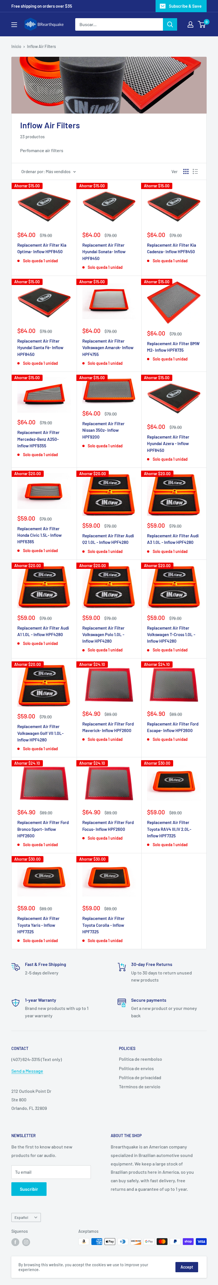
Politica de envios (136, 1068)
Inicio (16, 46)
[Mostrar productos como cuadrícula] (185, 171)
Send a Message (27, 1071)
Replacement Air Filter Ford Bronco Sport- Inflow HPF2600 (43, 829)
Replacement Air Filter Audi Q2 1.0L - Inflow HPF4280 (108, 539)
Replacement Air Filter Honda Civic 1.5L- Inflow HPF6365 (39, 535)
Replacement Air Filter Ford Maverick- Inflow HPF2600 (108, 727)
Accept (187, 1267)
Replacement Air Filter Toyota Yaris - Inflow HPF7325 (38, 925)
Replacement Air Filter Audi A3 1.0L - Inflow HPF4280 (173, 539)
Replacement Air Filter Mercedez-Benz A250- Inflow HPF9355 (38, 439)
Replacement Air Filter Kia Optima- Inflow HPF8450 (41, 248)
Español (21, 1217)
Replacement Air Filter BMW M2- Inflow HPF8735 (173, 347)
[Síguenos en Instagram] (26, 1242)
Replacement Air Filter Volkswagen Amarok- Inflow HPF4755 (107, 347)
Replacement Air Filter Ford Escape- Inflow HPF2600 (172, 727)
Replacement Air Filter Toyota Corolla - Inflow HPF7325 (103, 925)
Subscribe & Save (185, 6)
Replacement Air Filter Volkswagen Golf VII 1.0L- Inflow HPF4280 (40, 733)
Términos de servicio (139, 1086)
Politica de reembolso (140, 1059)
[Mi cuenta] (190, 24)
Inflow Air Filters (41, 46)
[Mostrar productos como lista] (195, 171)
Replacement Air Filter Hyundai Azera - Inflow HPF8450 (168, 443)
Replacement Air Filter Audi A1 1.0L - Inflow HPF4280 (43, 631)
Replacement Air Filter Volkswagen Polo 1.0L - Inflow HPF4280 (103, 634)
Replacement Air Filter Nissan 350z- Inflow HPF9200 (103, 430)
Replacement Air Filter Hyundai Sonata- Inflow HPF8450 (103, 251)
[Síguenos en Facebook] (15, 1242)
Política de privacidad (140, 1077)
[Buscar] (170, 24)
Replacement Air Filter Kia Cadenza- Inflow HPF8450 (171, 248)
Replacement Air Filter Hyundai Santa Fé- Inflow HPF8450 (40, 347)
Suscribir (29, 1189)
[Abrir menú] (14, 24)
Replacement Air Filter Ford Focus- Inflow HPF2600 (108, 825)
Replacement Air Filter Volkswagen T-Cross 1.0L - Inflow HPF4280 (171, 634)
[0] (202, 24)
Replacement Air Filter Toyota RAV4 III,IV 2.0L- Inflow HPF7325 (169, 829)
